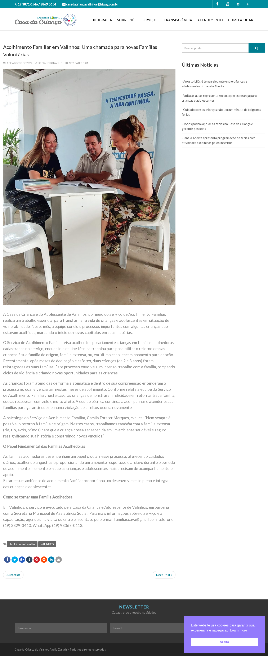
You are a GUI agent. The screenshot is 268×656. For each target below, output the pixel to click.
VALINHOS (47, 544)
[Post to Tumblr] (29, 559)
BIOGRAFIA (102, 20)
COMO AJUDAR (240, 20)
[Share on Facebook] (7, 559)
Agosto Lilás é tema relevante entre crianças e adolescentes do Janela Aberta (214, 83)
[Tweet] (15, 559)
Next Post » (164, 575)
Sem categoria (78, 63)
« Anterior (13, 575)
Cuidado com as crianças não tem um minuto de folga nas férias (221, 112)
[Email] (58, 559)
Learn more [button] (238, 630)
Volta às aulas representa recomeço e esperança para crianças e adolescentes (219, 98)
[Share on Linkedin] (44, 559)
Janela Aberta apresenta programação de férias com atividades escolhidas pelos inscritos (218, 140)
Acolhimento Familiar (22, 544)
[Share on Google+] (22, 559)
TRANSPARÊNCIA (178, 20)
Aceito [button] (224, 641)
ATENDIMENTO (210, 20)
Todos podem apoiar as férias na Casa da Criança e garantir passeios (217, 126)
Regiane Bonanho (51, 63)
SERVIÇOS (150, 20)
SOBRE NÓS (127, 20)
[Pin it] (37, 559)
